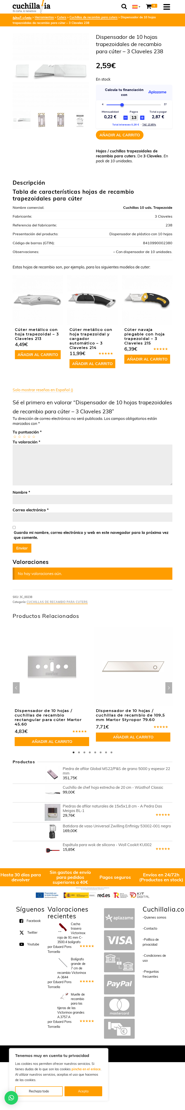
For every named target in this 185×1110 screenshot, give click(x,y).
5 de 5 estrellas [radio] (33, 436)
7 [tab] (106, 752)
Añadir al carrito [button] (38, 354)
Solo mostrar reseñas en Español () (43, 389)
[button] (11, 1098)
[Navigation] (166, 7)
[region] (58, 1074)
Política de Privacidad (122, 1051)
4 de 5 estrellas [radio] (29, 436)
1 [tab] (73, 752)
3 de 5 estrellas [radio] (24, 436)
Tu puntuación (27, 432)
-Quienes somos (154, 917)
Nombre (21, 492)
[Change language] (136, 7)
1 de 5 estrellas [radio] (14, 436)
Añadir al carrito (119, 135)
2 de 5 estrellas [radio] (19, 436)
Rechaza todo (39, 1091)
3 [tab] (84, 752)
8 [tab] (111, 752)
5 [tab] (95, 752)
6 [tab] (100, 752)
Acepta (83, 1091)
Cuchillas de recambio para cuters (57, 602)
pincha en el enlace (86, 1069)
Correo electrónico (31, 509)
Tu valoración (26, 442)
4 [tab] (90, 752)
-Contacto (150, 928)
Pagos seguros (115, 877)
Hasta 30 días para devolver (20, 877)
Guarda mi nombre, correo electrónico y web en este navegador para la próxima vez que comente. (91, 535)
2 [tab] (79, 752)
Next (168, 687)
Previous (16, 687)
